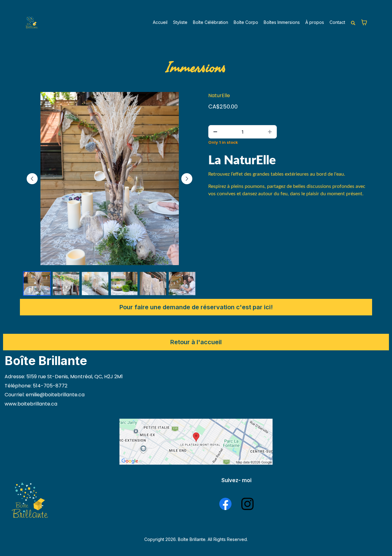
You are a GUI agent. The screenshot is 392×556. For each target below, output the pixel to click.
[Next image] (186, 178)
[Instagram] (247, 504)
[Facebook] (225, 504)
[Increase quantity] (269, 131)
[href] (196, 442)
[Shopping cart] (364, 22)
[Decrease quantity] (215, 131)
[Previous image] (32, 178)
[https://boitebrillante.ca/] (31, 22)
